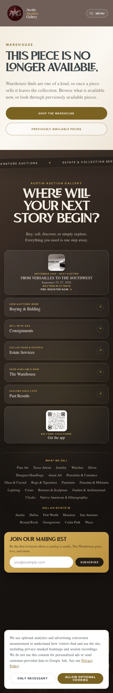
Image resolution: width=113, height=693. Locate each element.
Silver (92, 467)
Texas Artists (42, 467)
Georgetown (51, 522)
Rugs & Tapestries (44, 482)
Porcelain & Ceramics (81, 475)
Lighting (14, 490)
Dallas (33, 515)
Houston (69, 515)
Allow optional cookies (80, 678)
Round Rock (29, 522)
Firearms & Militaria (94, 482)
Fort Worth (50, 515)
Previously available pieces (56, 129)
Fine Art (22, 467)
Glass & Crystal (15, 482)
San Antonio (89, 515)
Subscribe (89, 562)
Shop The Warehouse (56, 113)
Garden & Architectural (88, 490)
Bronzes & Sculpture (53, 490)
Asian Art (55, 475)
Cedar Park (72, 522)
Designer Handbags (30, 475)
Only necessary (32, 678)
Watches (77, 467)
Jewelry (61, 467)
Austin (20, 515)
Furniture (68, 482)
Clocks (30, 497)
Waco (89, 522)
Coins (29, 490)
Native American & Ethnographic (64, 497)
